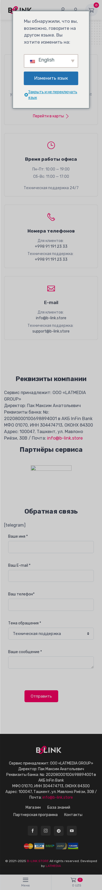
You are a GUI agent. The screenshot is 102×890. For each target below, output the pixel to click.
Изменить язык (51, 78)
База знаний (58, 807)
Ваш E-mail (19, 565)
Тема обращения (24, 623)
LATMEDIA (53, 866)
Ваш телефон (21, 594)
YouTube (72, 831)
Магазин (33, 807)
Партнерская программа (35, 814)
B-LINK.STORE (38, 861)
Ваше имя (18, 536)
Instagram (46, 831)
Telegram (59, 831)
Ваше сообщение (25, 652)
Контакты (73, 814)
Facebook (33, 831)
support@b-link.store (51, 331)
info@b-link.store (51, 318)
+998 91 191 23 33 (51, 246)
